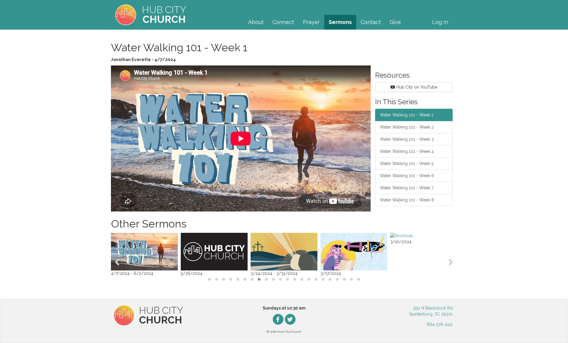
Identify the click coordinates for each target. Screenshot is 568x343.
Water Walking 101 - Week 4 (407, 151)
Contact (371, 22)
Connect (283, 22)
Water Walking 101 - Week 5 (406, 163)
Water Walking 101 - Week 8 (407, 200)
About (256, 22)
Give (395, 22)
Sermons (340, 22)
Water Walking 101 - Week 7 (406, 187)
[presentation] (117, 262)
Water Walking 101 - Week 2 (407, 127)
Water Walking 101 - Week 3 (407, 139)
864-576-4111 (440, 324)
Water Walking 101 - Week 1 (406, 115)
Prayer (311, 22)
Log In (440, 22)
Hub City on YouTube (416, 87)
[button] (209, 279)
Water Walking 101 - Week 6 (407, 175)
